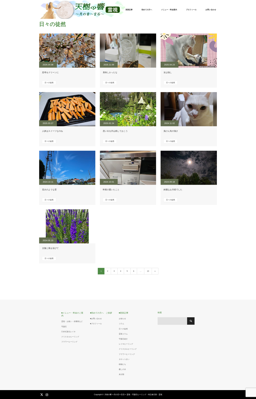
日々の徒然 (49, 83)
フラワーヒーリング (69, 342)
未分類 (121, 374)
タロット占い (124, 359)
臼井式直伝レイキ (68, 332)
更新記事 (129, 10)
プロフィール (191, 10)
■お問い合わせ (96, 319)
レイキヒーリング (126, 344)
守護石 (64, 327)
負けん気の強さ (171, 131)
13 (148, 271)
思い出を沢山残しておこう (115, 131)
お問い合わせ (210, 10)
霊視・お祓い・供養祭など (72, 321)
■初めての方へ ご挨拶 (101, 313)
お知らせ (122, 319)
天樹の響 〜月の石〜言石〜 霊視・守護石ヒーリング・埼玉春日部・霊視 (133, 395)
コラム (121, 324)
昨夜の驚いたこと (111, 189)
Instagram (46, 394)
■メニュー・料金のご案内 (72, 314)
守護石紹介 (123, 339)
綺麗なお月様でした (173, 189)
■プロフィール (96, 324)
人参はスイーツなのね (52, 131)
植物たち (122, 364)
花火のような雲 (49, 189)
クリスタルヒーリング (70, 337)
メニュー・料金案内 (169, 10)
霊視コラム (123, 334)
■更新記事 (123, 313)
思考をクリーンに (50, 72)
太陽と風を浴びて (50, 248)
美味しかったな (110, 72)
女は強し (168, 72)
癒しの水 (122, 369)
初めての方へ (146, 10)
